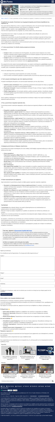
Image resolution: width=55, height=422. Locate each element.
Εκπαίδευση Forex (29, 245)
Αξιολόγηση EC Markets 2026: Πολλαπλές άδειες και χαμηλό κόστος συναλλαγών (45, 376)
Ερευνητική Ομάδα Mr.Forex (23, 230)
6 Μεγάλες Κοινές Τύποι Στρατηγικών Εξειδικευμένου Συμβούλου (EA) (45, 358)
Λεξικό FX (32, 9)
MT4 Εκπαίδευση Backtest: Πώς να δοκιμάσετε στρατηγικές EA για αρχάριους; (27, 358)
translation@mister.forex (17, 406)
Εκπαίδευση (37, 9)
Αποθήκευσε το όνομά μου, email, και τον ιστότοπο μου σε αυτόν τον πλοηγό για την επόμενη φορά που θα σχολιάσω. (25, 291)
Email (2, 278)
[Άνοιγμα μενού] (52, 1)
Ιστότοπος (2, 283)
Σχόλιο (2, 255)
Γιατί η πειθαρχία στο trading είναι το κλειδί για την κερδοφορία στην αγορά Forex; (10, 358)
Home (2, 18)
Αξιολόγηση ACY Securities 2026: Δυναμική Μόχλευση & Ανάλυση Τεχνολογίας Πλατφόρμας (10, 376)
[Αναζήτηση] (53, 381)
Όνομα (2, 273)
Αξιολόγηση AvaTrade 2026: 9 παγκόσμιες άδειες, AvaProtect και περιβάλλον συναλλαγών (27, 376)
